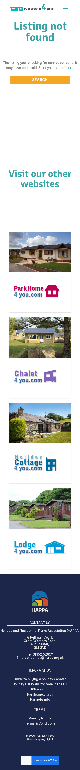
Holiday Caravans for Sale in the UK (40, 684)
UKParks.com (40, 689)
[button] (65, 7)
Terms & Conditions (40, 723)
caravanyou (39, 9)
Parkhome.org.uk (40, 694)
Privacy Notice (40, 718)
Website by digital (40, 739)
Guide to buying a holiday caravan (40, 679)
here (69, 68)
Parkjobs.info (40, 699)
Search (40, 79)
